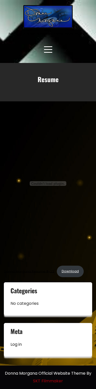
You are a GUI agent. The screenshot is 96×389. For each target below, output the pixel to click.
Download (70, 271)
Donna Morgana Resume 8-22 (29, 271)
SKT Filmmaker (48, 381)
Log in (16, 344)
